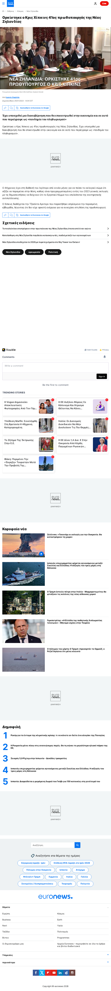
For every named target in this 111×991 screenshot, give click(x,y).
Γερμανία (53, 876)
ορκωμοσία (34, 252)
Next (4, 925)
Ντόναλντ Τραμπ (31, 876)
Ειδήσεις (10, 11)
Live (104, 3)
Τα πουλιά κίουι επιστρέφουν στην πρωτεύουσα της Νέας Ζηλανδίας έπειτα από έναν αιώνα (46, 228)
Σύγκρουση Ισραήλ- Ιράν (33, 863)
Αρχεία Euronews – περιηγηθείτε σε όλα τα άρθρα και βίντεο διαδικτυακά (81, 944)
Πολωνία (85, 883)
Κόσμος (20, 11)
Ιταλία (69, 876)
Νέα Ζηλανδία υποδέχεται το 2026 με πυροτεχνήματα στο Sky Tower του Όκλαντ (41, 242)
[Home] (3, 11)
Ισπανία (63, 870)
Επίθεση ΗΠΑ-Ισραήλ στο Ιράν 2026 (72, 863)
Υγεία (60, 925)
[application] (55, 58)
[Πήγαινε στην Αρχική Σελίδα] (10, 3)
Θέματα (6, 907)
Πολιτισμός (62, 931)
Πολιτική (53, 252)
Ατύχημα (80, 870)
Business (6, 919)
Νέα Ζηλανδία (32, 11)
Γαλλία (84, 876)
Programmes (63, 937)
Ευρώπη (6, 913)
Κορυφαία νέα (14, 529)
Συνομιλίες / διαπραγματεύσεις (37, 883)
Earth (59, 919)
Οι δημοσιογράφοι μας (13, 943)
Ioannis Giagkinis (13, 97)
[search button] (77, 845)
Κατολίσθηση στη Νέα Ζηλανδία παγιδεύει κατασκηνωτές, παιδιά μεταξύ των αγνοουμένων (46, 235)
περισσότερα (8, 962)
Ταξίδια (6, 931)
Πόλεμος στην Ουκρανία (38, 870)
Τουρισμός (67, 883)
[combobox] (55, 845)
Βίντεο (5, 937)
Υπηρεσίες (7, 955)
